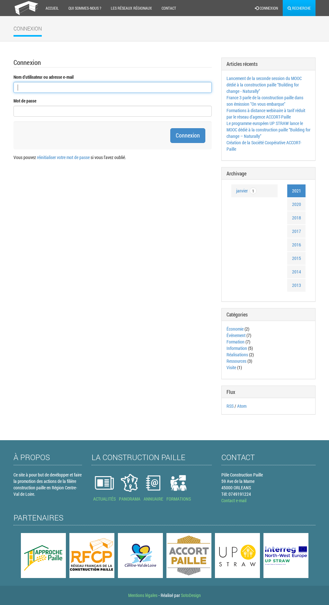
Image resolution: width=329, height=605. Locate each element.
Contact (169, 8)
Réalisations (237, 354)
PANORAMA (129, 499)
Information (237, 348)
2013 (296, 285)
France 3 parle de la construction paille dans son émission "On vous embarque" (265, 100)
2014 (296, 272)
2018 (296, 218)
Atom (241, 406)
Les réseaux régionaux (131, 8)
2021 (296, 191)
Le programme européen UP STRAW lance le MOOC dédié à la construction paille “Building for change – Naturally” (268, 129)
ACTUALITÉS (104, 499)
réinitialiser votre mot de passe (63, 157)
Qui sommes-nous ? (84, 8)
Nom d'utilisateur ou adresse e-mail (43, 77)
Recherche (301, 8)
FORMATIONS (178, 499)
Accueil (52, 8)
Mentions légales (142, 595)
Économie (235, 329)
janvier (245, 191)
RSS (230, 406)
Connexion (268, 8)
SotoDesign (191, 595)
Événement (236, 335)
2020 (296, 204)
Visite (231, 367)
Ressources (236, 361)
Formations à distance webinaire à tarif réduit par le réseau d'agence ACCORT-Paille (266, 113)
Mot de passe (24, 101)
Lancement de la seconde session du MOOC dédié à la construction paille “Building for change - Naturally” (264, 84)
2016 (296, 245)
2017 (296, 231)
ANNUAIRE (153, 499)
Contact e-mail (233, 500)
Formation (236, 342)
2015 (296, 258)
